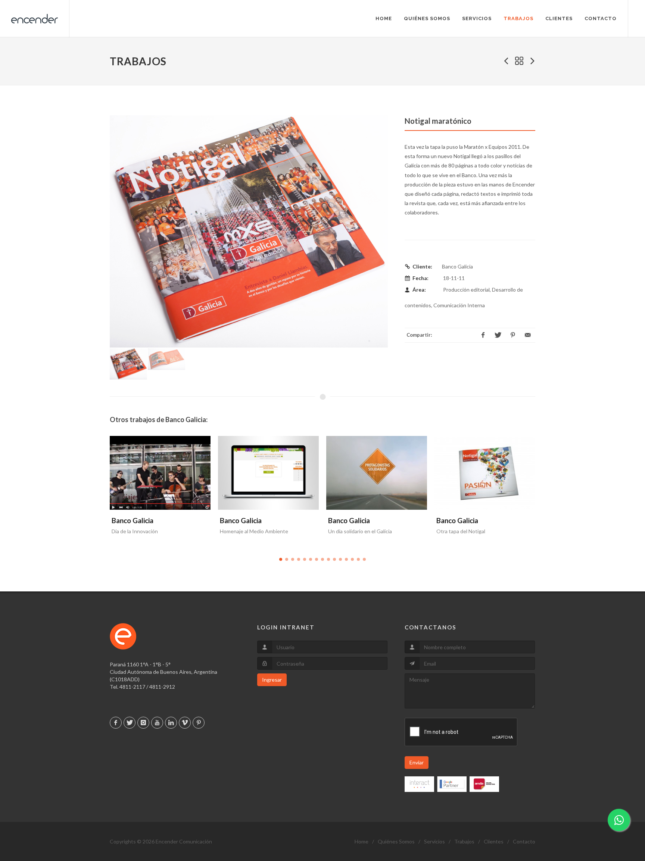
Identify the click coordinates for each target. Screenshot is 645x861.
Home (361, 841)
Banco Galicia (132, 520)
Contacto (524, 841)
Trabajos (464, 841)
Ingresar (272, 679)
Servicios (434, 841)
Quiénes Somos (396, 841)
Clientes (494, 841)
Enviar (416, 762)
